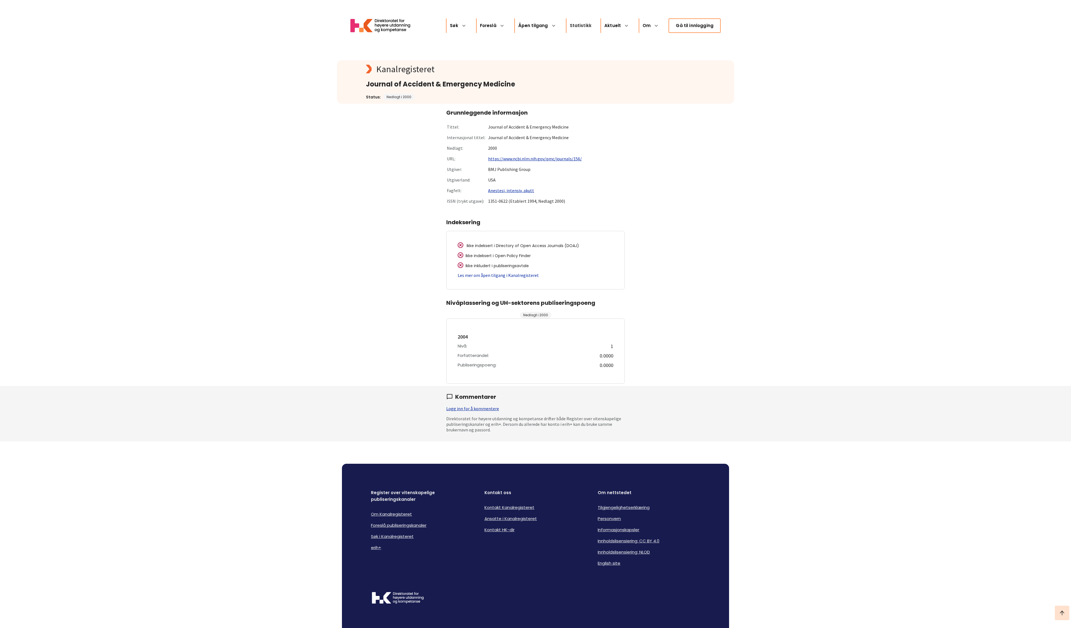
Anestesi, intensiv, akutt (511, 190)
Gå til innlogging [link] (694, 25)
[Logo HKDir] (397, 598)
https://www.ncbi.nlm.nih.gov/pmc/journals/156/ (535, 158)
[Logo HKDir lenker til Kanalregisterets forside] (383, 25)
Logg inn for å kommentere (472, 408)
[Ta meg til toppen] (1062, 613)
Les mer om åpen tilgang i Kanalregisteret (498, 275)
